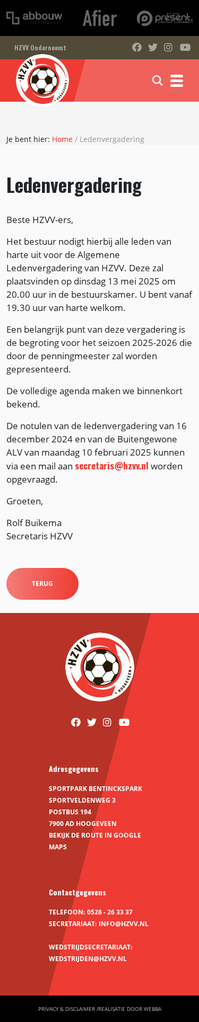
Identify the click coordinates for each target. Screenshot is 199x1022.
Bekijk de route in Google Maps (95, 841)
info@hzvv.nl (124, 923)
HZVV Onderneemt (40, 47)
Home (62, 139)
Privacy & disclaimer (66, 1008)
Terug (42, 583)
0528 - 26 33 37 (110, 912)
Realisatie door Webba (129, 1008)
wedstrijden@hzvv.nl (88, 958)
